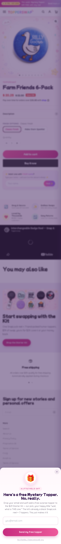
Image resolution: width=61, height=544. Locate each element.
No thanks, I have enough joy (30, 539)
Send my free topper (30, 532)
